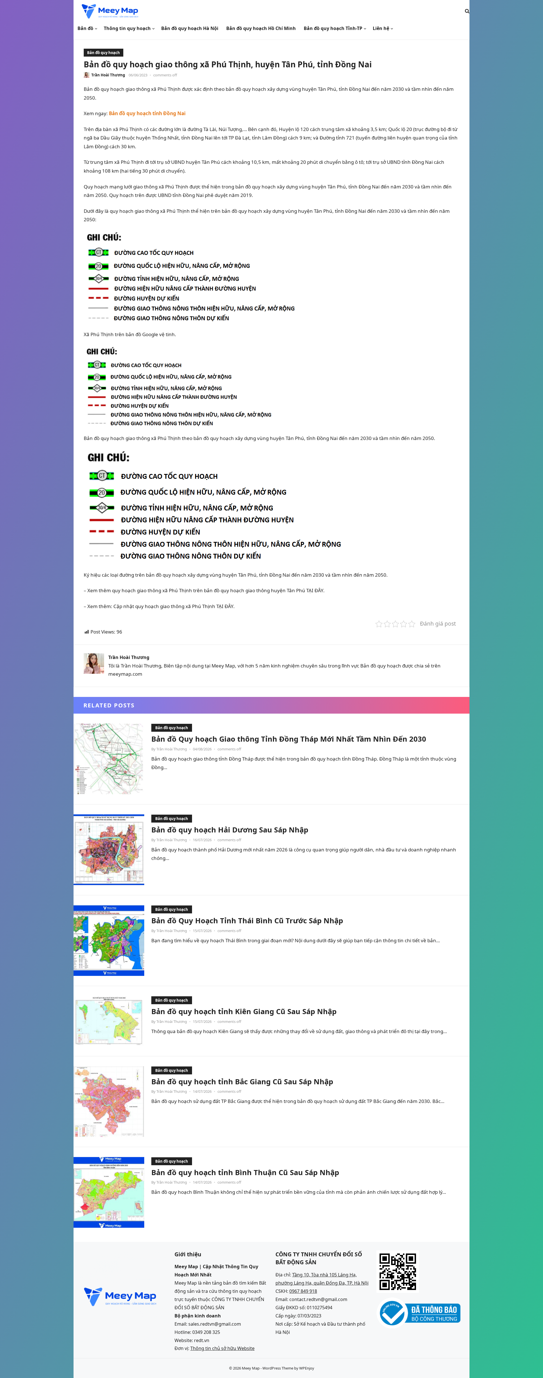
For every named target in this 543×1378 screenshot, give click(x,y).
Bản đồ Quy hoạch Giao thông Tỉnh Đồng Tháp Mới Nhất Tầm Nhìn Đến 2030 (288, 739)
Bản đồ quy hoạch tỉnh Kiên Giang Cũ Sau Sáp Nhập (244, 1011)
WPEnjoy (306, 1368)
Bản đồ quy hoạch (103, 52)
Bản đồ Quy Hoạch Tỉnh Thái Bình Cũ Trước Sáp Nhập (247, 920)
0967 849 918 (303, 1291)
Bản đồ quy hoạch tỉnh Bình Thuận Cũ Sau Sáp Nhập (245, 1172)
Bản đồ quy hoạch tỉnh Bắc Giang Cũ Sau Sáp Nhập (242, 1081)
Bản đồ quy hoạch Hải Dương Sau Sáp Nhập (229, 829)
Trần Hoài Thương (108, 75)
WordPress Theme (277, 1368)
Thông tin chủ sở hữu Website (222, 1348)
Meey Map (251, 1368)
